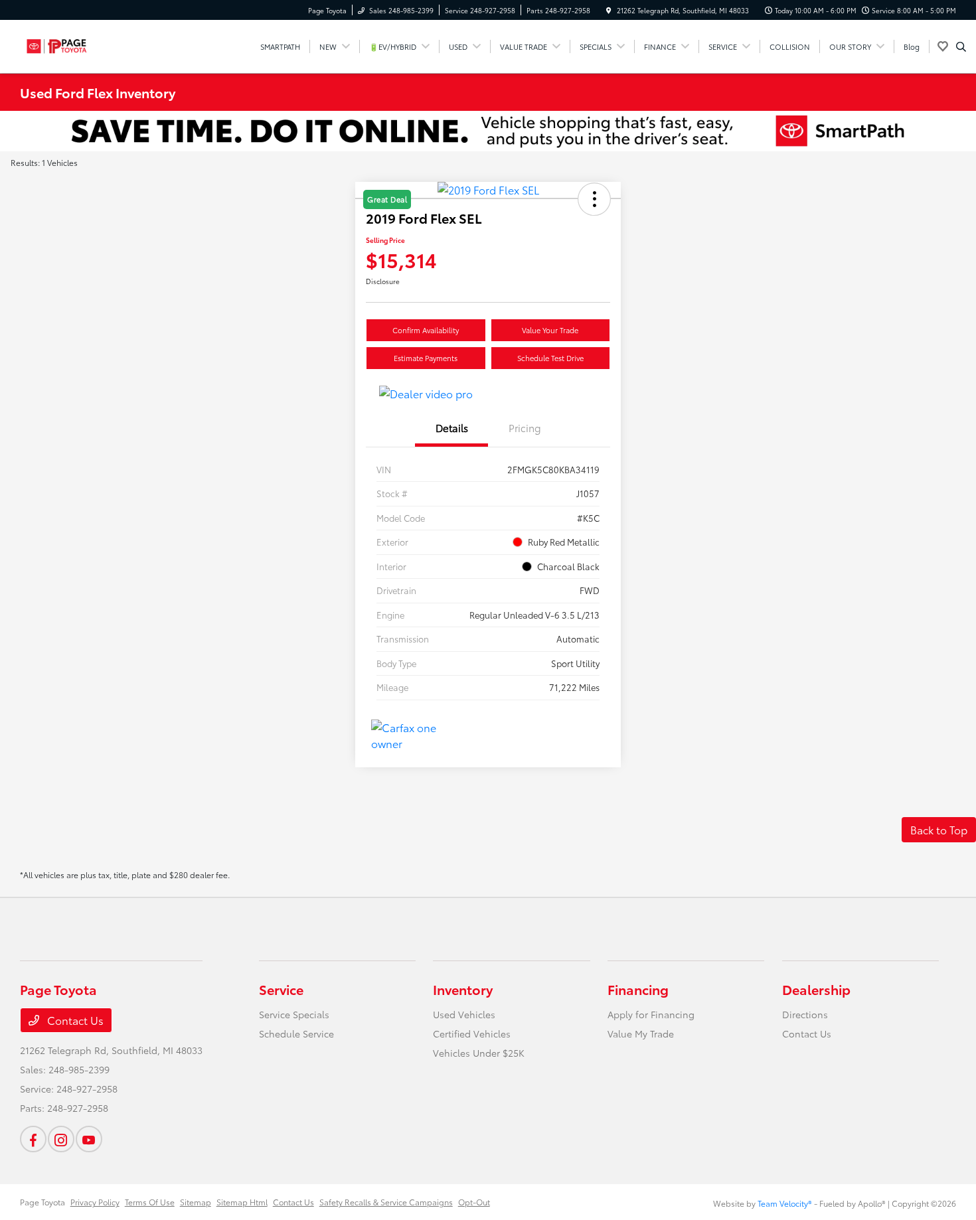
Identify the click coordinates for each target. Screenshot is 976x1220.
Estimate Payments (425, 357)
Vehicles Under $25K (479, 1052)
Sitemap (195, 1201)
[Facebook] (33, 1139)
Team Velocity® (785, 1203)
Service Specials (294, 1014)
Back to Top (938, 829)
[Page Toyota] (80, 44)
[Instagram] (61, 1139)
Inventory (463, 989)
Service (281, 989)
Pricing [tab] (525, 427)
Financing (638, 989)
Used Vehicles (464, 1014)
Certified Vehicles (472, 1033)
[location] (608, 10)
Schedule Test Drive (550, 357)
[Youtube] (89, 1139)
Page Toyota (42, 1201)
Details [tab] (452, 427)
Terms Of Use (150, 1201)
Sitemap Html (242, 1201)
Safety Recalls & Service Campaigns (386, 1201)
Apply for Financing (651, 1014)
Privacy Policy (95, 1201)
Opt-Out (474, 1201)
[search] (961, 46)
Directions (805, 1014)
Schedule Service (296, 1033)
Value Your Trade (550, 330)
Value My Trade (641, 1033)
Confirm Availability (425, 330)
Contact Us (74, 1020)
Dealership (816, 989)
